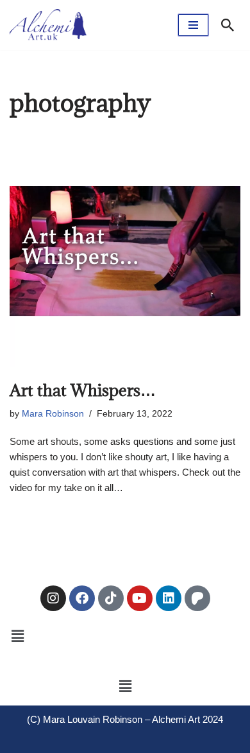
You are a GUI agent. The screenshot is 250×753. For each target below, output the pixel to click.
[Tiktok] (111, 598)
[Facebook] (82, 598)
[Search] (227, 25)
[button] (17, 636)
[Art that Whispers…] (125, 251)
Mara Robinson (53, 414)
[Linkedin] (168, 598)
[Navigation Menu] (193, 25)
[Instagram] (53, 598)
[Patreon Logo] (197, 598)
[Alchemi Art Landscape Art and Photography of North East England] (48, 25)
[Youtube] (140, 598)
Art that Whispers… (83, 390)
